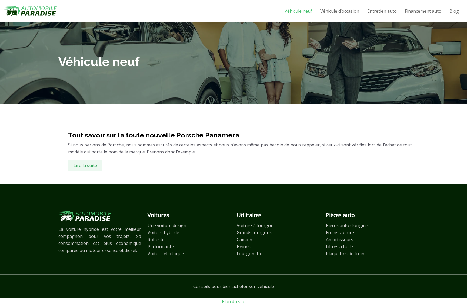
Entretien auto (382, 11)
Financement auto (423, 11)
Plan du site (233, 301)
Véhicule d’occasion (339, 11)
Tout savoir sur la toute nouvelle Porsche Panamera (153, 135)
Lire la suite (85, 165)
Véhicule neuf (298, 11)
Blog (454, 11)
